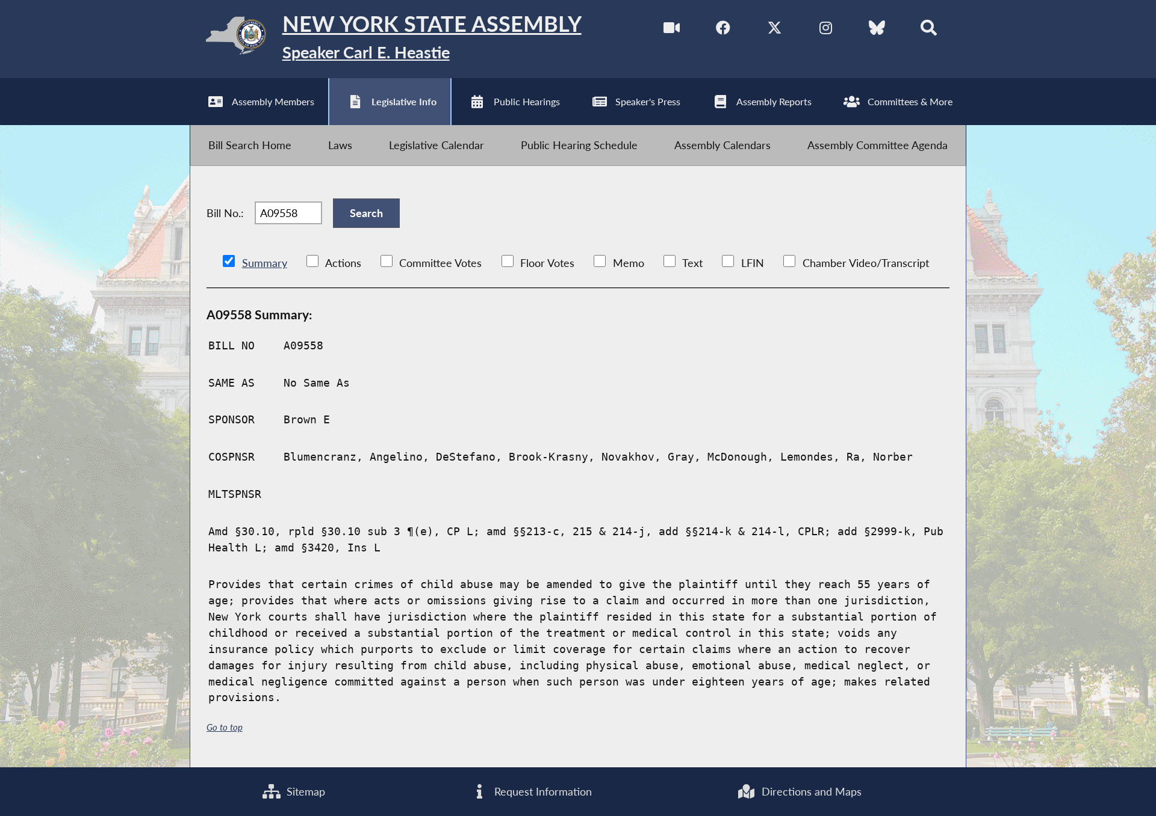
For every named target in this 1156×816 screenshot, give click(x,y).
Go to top (225, 727)
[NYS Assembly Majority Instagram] (825, 29)
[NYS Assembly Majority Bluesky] (876, 29)
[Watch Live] (671, 29)
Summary (264, 262)
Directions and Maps (810, 791)
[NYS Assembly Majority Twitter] (774, 29)
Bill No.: (225, 212)
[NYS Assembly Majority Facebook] (723, 29)
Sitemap (304, 791)
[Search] (928, 29)
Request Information (541, 791)
